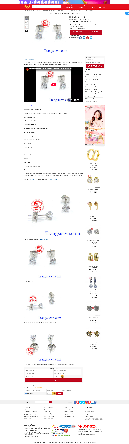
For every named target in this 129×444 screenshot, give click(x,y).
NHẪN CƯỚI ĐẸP (44, 10)
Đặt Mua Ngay (77, 32)
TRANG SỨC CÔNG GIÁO (63, 10)
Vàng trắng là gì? (88, 409)
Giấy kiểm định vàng (68, 414)
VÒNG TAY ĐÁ (82, 10)
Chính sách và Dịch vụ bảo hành (51, 409)
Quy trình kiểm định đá (89, 413)
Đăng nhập (96, 7)
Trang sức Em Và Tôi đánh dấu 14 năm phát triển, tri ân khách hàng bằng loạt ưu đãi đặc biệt (94, 419)
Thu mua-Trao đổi (48, 414)
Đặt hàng (54, 380)
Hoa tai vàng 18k (33, 179)
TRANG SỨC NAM (28, 10)
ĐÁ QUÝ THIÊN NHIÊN (73, 10)
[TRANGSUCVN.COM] (27, 8)
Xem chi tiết (94, 169)
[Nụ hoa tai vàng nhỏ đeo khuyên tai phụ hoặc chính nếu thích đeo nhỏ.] (27, 22)
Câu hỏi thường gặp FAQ (29, 418)
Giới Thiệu (26, 409)
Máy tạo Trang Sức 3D (49, 413)
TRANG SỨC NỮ (36, 10)
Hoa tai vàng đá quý (52, 179)
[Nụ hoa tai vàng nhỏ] (27, 18)
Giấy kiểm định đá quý (69, 416)
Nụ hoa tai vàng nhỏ (29, 59)
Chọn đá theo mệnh (89, 414)
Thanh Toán (47, 411)
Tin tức (85, 7)
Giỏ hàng (102, 7)
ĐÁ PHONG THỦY (89, 10)
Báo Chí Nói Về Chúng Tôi (29, 413)
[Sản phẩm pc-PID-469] (95, 124)
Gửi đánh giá (59, 393)
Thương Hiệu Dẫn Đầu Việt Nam (31, 416)
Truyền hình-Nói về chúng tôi (30, 414)
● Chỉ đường (34, 430)
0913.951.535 (93, 32)
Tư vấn (127, 13)
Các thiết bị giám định (89, 411)
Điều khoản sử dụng (48, 418)
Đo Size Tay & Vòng (68, 413)
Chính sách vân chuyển (49, 416)
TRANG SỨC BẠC (52, 10)
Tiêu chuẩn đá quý (89, 416)
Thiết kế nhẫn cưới (68, 409)
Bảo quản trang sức (68, 411)
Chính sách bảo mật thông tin (30, 411)
